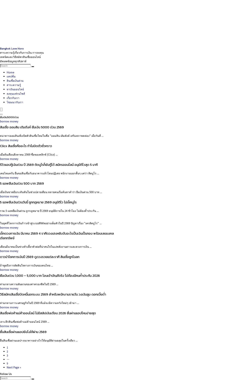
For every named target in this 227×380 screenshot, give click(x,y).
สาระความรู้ (14, 85)
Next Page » (14, 367)
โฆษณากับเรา (15, 102)
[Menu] (1, 109)
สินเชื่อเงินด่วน (15, 81)
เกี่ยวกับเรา (13, 98)
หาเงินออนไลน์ (15, 89)
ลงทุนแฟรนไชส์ (16, 93)
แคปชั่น (11, 76)
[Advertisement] (99, 23)
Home (10, 72)
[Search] (32, 66)
